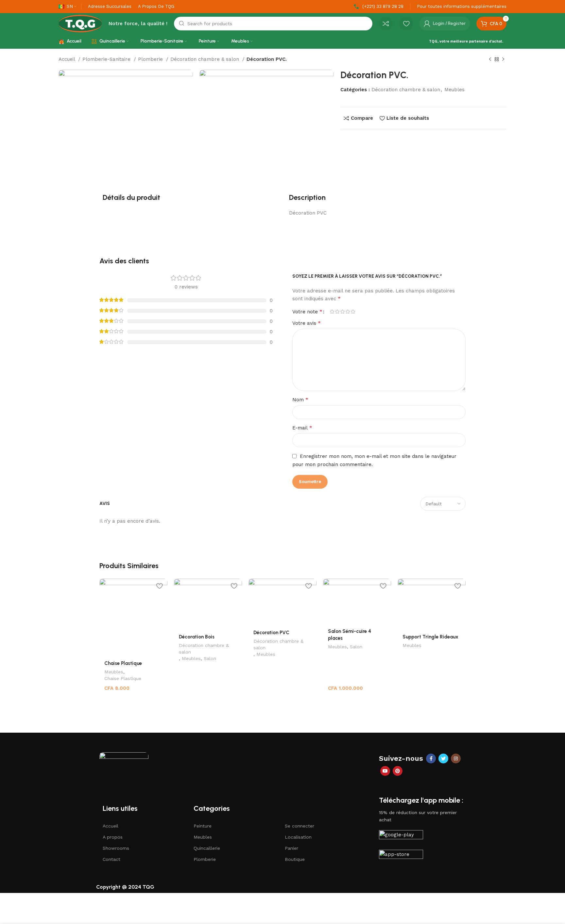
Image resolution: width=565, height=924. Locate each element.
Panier (291, 848)
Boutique (295, 859)
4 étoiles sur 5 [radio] (347, 311)
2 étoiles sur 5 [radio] (337, 311)
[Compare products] (386, 23)
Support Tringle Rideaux (430, 637)
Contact (111, 859)
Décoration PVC (271, 633)
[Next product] (503, 59)
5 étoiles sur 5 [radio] (352, 311)
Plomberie (151, 59)
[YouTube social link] (385, 771)
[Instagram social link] (456, 758)
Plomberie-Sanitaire (107, 59)
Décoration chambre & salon (205, 59)
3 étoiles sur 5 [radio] (342, 311)
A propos (113, 837)
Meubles (454, 90)
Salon (210, 658)
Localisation (298, 837)
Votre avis (306, 323)
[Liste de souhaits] (159, 586)
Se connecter (299, 825)
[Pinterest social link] (397, 771)
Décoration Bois (196, 637)
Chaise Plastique (123, 663)
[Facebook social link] (431, 758)
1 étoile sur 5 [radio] (331, 311)
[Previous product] (490, 59)
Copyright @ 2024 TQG (125, 887)
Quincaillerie (207, 848)
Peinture (203, 825)
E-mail (302, 428)
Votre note (307, 311)
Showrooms (116, 848)
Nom (300, 399)
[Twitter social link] (443, 758)
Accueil (68, 59)
